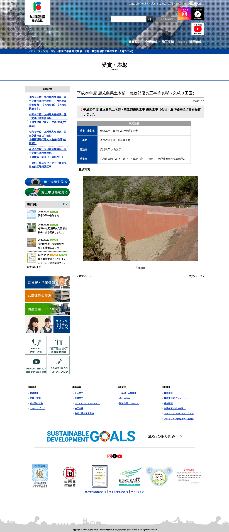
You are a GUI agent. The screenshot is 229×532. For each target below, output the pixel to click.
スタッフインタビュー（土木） (179, 413)
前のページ (85, 276)
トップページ (32, 51)
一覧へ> (64, 204)
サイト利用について (118, 492)
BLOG (54, 212)
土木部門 (79, 393)
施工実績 (79, 408)
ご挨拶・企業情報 (128, 393)
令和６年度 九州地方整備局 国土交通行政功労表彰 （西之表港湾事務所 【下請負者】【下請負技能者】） (48, 103)
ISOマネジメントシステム (87, 403)
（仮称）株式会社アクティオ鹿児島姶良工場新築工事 (48, 164)
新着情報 (34, 393)
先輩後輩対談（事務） (175, 408)
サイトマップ (137, 492)
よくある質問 (166, 19)
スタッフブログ (37, 408)
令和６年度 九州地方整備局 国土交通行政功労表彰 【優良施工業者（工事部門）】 (48, 153)
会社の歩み (124, 398)
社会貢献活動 (36, 403)
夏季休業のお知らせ (48, 215)
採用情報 (168, 393)
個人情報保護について (96, 492)
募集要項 (168, 403)
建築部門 (79, 398)
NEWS (54, 255)
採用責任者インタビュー (176, 398)
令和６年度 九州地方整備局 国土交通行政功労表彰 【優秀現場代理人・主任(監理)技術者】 (48, 120)
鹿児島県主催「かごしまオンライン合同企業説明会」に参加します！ (46, 263)
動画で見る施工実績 (84, 413)
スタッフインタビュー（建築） (179, 418)
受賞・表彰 (49, 51)
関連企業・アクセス (129, 403)
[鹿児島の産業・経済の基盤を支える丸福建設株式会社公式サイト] (37, 12)
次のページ (195, 276)
